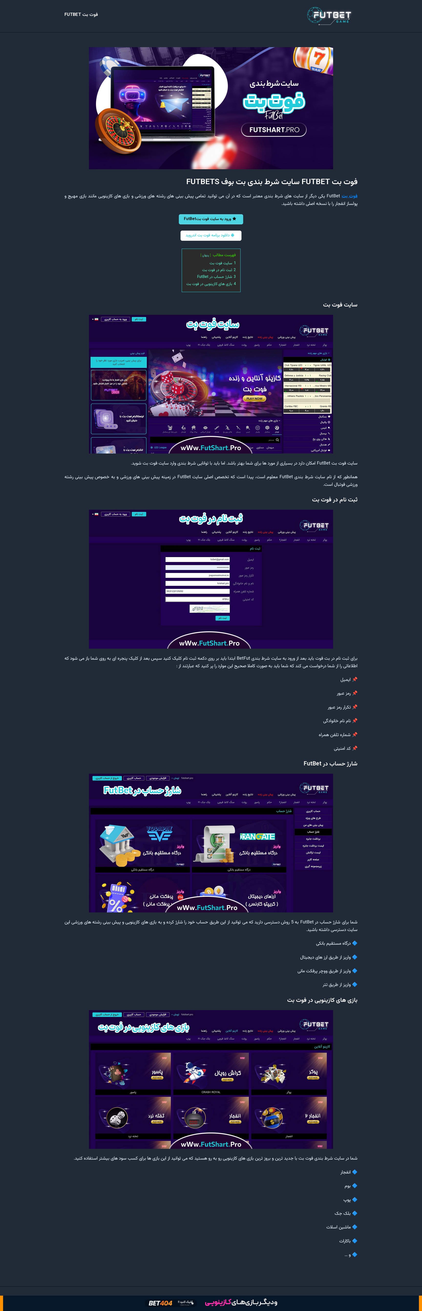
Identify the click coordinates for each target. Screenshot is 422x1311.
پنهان (205, 255)
